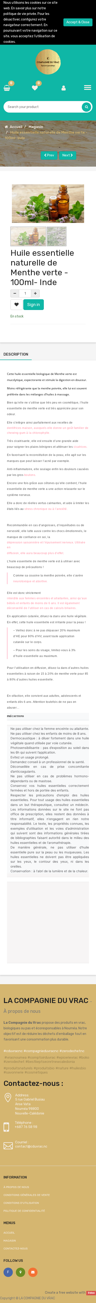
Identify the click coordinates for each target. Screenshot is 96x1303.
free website (68, 1293)
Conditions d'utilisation (21, 1203)
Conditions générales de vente (26, 1195)
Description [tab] (15, 354)
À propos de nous (22, 1011)
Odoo (91, 1292)
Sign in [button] (33, 304)
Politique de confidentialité (24, 1210)
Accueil (16, 127)
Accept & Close (77, 22)
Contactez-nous (15, 1248)
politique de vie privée (19, 14)
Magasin (36, 127)
